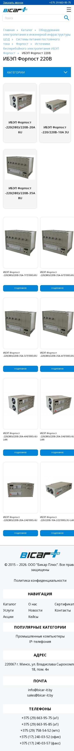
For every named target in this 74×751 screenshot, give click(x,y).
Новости (35, 610)
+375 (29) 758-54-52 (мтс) (40, 730)
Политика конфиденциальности (40, 580)
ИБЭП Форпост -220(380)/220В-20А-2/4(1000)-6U (20, 518)
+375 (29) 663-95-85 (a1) (40, 724)
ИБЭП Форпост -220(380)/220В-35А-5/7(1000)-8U (20, 354)
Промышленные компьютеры (40, 636)
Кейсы (33, 616)
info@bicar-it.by (40, 690)
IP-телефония (40, 641)
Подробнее (20, 288)
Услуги (8, 610)
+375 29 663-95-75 (60, 2)
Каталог (9, 604)
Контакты (63, 610)
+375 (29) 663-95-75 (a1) (40, 718)
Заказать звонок (13, 2)
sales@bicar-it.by (40, 695)
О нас (32, 604)
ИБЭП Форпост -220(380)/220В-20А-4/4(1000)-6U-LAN (20, 436)
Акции (8, 616)
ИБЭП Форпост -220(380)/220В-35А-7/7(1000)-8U (20, 273)
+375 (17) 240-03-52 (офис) (40, 737)
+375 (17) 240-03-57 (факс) (40, 743)
